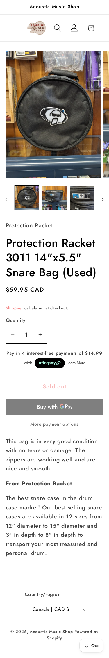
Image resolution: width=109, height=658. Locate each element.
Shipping (14, 308)
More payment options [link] (54, 424)
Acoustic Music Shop (51, 631)
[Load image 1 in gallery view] (27, 198)
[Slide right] (102, 199)
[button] (15, 28)
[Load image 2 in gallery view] (54, 198)
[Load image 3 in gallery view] (82, 198)
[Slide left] (6, 199)
